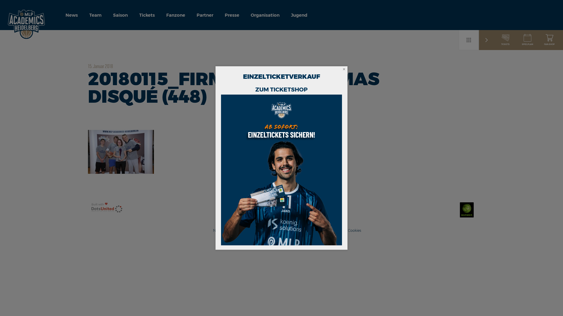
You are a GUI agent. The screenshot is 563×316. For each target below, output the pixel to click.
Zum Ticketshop (281, 89)
